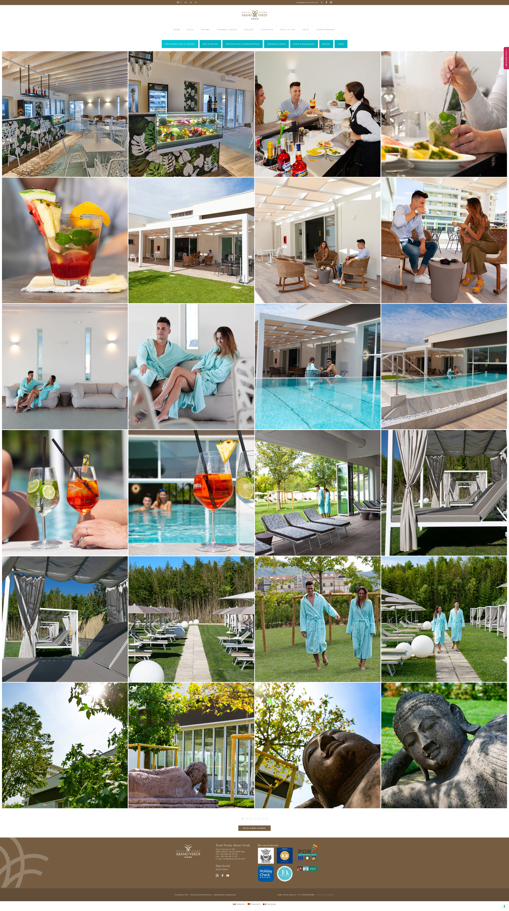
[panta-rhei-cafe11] (191, 240)
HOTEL (190, 29)
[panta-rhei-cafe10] (318, 240)
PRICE (306, 29)
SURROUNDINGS (326, 29)
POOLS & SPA (287, 29)
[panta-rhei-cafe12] (65, 240)
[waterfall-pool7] (191, 493)
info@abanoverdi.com (307, 2)
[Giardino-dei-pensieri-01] (444, 619)
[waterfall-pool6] (444, 366)
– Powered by (324, 895)
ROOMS (205, 29)
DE (186, 2)
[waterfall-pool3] (318, 493)
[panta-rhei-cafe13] (444, 114)
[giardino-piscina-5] (191, 745)
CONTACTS (267, 29)
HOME (176, 29)
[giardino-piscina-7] (65, 745)
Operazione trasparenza (225, 895)
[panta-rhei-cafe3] (191, 366)
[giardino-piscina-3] (318, 745)
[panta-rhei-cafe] (444, 240)
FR (196, 2)
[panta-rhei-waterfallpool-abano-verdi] (65, 493)
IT (181, 2)
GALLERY (249, 29)
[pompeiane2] (65, 619)
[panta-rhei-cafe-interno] (65, 114)
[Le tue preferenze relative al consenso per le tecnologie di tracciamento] (504, 906)
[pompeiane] (444, 493)
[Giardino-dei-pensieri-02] (318, 619)
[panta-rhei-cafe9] (65, 366)
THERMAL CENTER (227, 29)
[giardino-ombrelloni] (191, 619)
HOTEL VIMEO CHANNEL (254, 828)
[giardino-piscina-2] (444, 745)
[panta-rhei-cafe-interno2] (191, 114)
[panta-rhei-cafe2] (318, 114)
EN (191, 2)
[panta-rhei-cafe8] (318, 366)
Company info (181, 895)
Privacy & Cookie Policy (201, 895)
